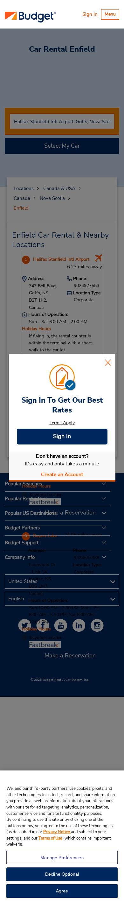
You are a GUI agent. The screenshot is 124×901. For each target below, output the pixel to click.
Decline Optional (62, 874)
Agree (62, 890)
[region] (62, 835)
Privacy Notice (57, 832)
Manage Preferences (62, 857)
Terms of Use (50, 838)
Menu (111, 15)
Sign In (90, 14)
